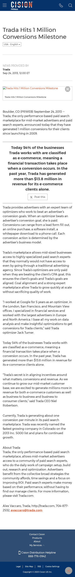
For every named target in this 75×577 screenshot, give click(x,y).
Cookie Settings (52, 566)
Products (37, 538)
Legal (18, 566)
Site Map (29, 566)
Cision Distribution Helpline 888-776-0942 (38, 554)
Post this (39, 197)
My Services (35, 545)
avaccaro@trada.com (26, 510)
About (37, 541)
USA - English (11, 44)
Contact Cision (37, 534)
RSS (39, 566)
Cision (42, 572)
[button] (61, 5)
